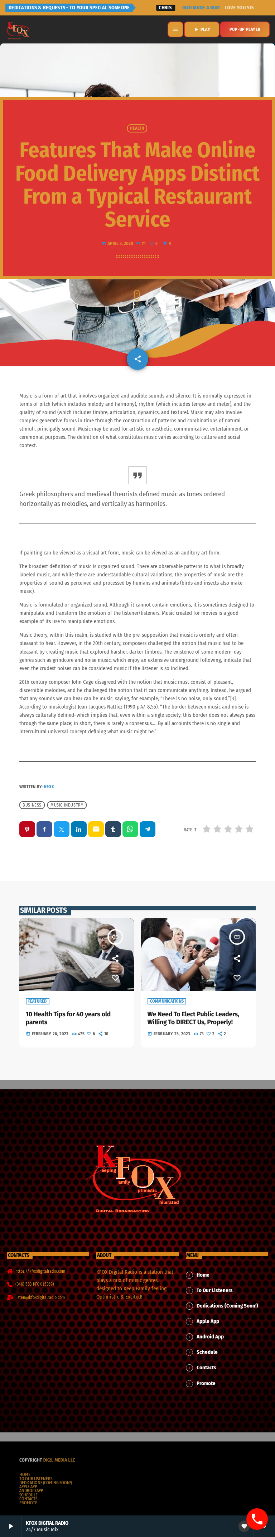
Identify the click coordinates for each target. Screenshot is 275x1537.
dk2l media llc (59, 1460)
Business (32, 805)
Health (137, 128)
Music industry (66, 805)
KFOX (49, 786)
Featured (37, 1001)
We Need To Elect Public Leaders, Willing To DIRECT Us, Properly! (193, 1018)
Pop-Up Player (245, 29)
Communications (167, 1001)
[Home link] (17, 29)
